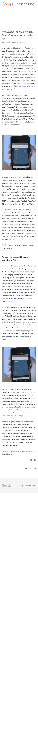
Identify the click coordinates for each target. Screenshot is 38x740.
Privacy (28, 485)
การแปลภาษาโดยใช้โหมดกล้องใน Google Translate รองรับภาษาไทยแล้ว (18, 35)
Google (22, 485)
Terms (34, 485)
